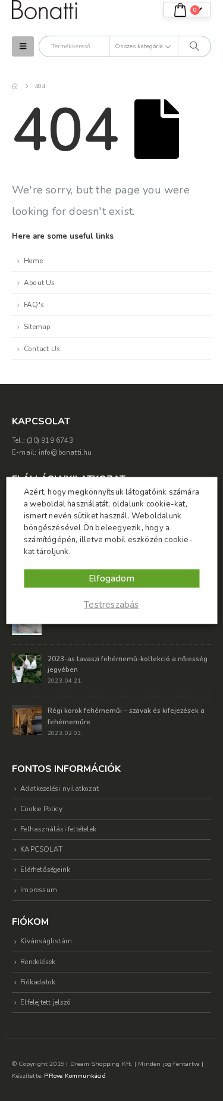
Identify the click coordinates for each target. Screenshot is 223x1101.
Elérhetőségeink (45, 869)
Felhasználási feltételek (58, 829)
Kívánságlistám (46, 941)
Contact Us (42, 349)
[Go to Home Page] (15, 86)
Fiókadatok (37, 982)
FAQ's (34, 304)
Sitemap (37, 326)
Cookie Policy (41, 809)
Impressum (38, 889)
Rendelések (37, 961)
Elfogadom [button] (111, 578)
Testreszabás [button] (111, 605)
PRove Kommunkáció (74, 1075)
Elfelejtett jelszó (45, 1002)
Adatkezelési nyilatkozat (59, 788)
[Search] (194, 46)
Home (33, 260)
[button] (23, 46)
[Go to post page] (27, 668)
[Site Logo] (44, 10)
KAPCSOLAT (41, 849)
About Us (39, 282)
